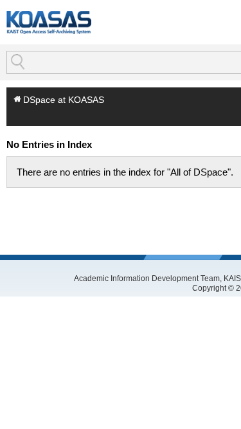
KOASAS (48, 22)
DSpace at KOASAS (63, 100)
